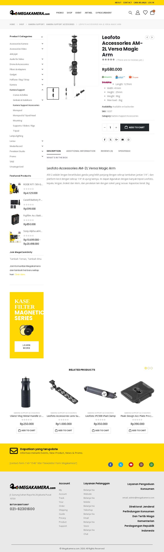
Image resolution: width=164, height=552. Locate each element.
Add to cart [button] (28, 430)
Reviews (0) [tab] (107, 150)
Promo (59, 12)
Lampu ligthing (16, 135)
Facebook (104, 139)
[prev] (147, 37)
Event (78, 12)
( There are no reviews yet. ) (129, 59)
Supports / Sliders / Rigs (24, 125)
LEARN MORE (27, 346)
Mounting (17, 120)
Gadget (13, 74)
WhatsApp (128, 139)
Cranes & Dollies (20, 94)
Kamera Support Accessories (124, 116)
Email (122, 139)
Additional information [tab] (80, 150)
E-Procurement (104, 12)
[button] (130, 13)
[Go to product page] (15, 188)
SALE (12, 161)
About (118, 2)
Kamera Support (17, 89)
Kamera (13, 84)
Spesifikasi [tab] (124, 150)
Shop (69, 12)
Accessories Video (18, 48)
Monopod (17, 110)
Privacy (62, 517)
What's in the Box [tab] (57, 157)
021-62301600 (22, 509)
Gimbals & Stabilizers (22, 100)
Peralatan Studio (17, 151)
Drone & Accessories (19, 64)
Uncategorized (16, 166)
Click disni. (20, 274)
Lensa (12, 141)
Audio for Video (17, 59)
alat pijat (13, 53)
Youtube (131, 464)
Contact (127, 2)
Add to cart (137, 127)
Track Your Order (62, 501)
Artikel (88, 12)
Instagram (141, 464)
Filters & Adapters (18, 69)
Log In (151, 2)
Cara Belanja (140, 2)
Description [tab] (54, 150)
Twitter (110, 139)
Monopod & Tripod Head (24, 115)
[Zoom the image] (33, 485)
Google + (116, 139)
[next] (152, 37)
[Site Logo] (30, 12)
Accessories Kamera (19, 43)
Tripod (16, 130)
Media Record (16, 146)
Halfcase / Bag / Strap (19, 79)
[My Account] (137, 13)
